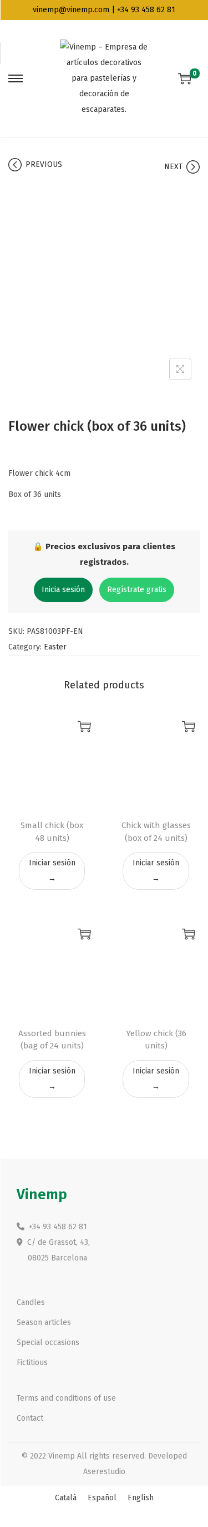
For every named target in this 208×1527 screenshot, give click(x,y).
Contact (30, 1418)
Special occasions (48, 1342)
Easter (55, 647)
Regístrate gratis (136, 589)
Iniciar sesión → (52, 870)
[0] (184, 78)
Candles (31, 1302)
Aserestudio (104, 1471)
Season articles (44, 1322)
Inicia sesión (63, 589)
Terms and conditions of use (66, 1398)
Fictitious (32, 1362)
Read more (84, 726)
